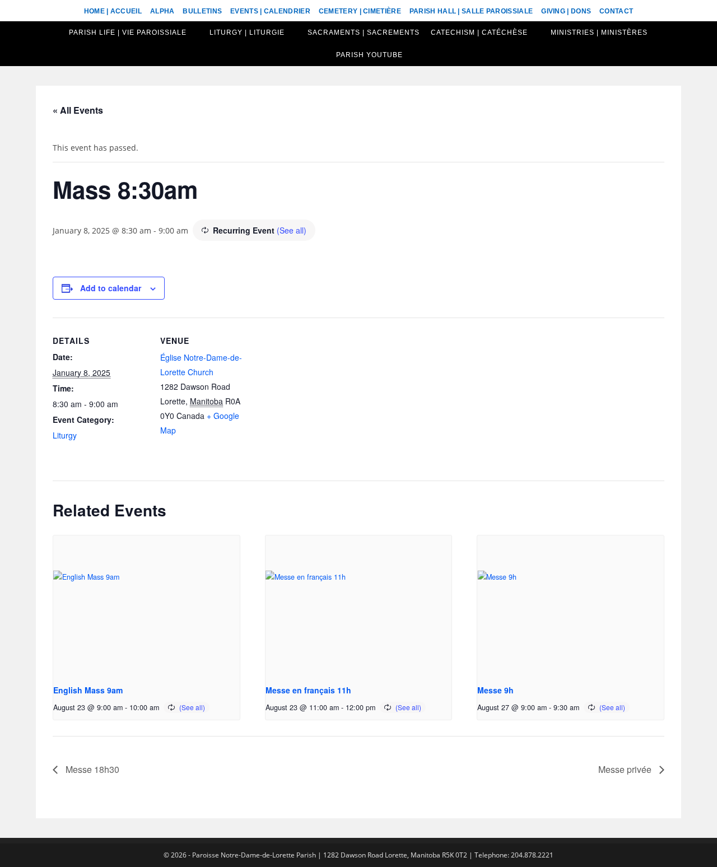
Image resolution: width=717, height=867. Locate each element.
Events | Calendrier (270, 11)
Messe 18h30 (91, 769)
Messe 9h (495, 690)
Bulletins (202, 11)
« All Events (78, 110)
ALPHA (162, 11)
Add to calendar (110, 287)
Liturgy (65, 435)
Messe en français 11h (308, 690)
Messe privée (626, 769)
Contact (616, 11)
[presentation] (146, 605)
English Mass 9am (88, 690)
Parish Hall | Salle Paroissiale (471, 11)
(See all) (291, 230)
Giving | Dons (566, 11)
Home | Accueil (113, 11)
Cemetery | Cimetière (360, 11)
